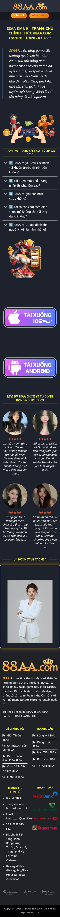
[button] (4, 6)
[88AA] (30, 6)
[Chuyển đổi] (5, 163)
